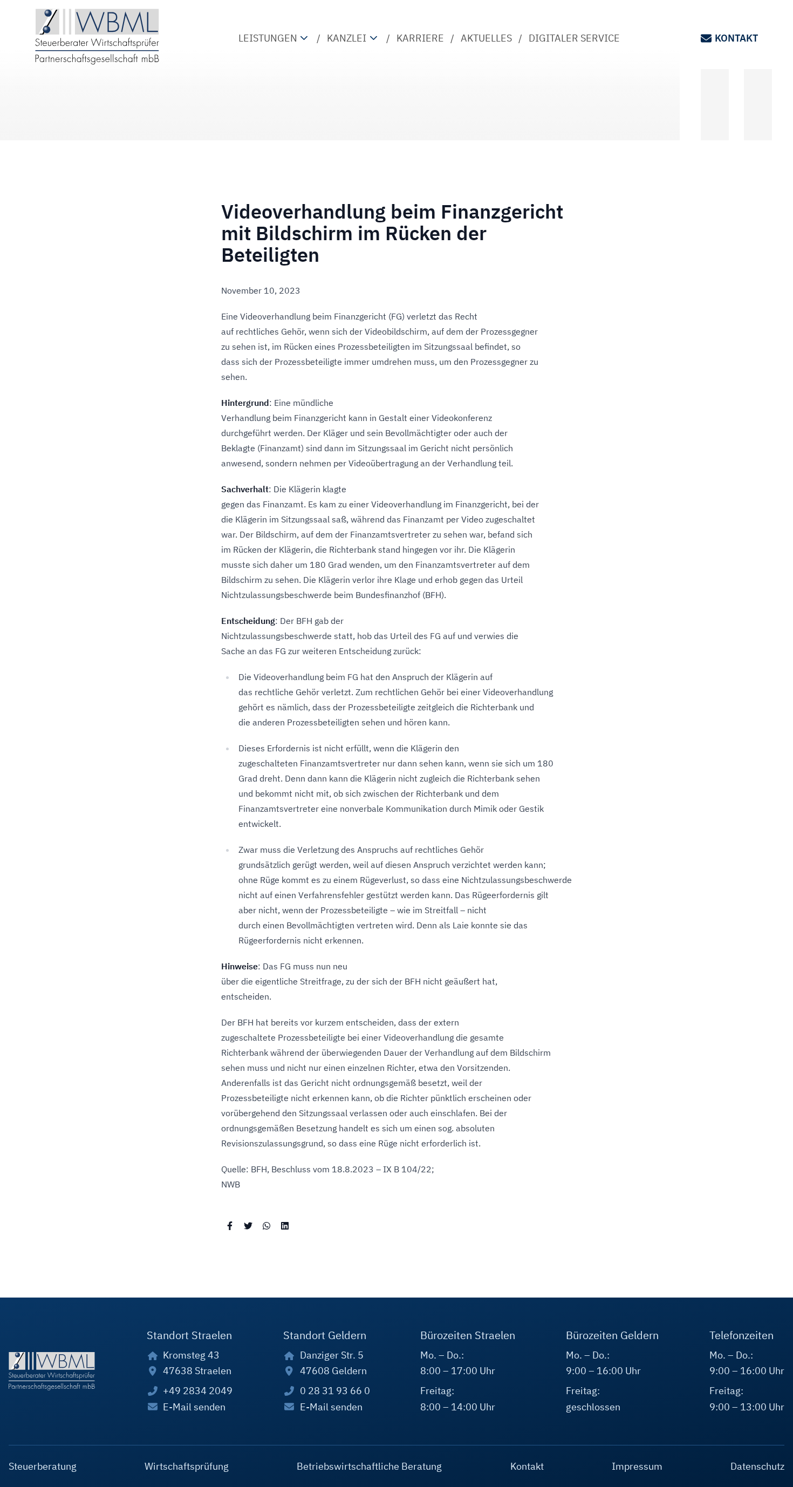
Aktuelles (486, 38)
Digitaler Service (574, 38)
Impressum (637, 1466)
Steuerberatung (43, 1466)
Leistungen (267, 38)
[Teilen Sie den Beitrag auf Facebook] (229, 1225)
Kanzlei (346, 38)
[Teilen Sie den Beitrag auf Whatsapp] (266, 1225)
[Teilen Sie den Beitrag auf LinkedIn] (284, 1225)
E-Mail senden (194, 1407)
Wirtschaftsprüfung (187, 1466)
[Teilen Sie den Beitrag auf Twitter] (248, 1225)
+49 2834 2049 (198, 1390)
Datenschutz (757, 1466)
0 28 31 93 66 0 (335, 1390)
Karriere (420, 38)
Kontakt (736, 38)
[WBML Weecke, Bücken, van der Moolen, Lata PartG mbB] (97, 37)
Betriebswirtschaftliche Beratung (369, 1466)
